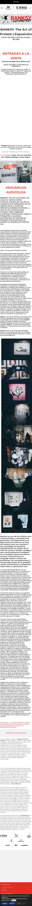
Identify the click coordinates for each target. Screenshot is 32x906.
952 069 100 (16, 1)
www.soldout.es (16, 783)
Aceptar (4, 903)
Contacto (3, 889)
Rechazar (12, 903)
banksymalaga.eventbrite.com (16, 61)
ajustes (13, 900)
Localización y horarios (7, 887)
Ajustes (19, 903)
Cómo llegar (24, 157)
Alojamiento (4, 890)
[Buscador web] (30, 8)
